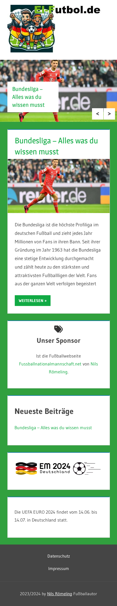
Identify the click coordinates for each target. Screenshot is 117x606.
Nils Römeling (59, 593)
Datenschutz (58, 556)
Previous (97, 114)
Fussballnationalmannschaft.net (50, 364)
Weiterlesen (31, 300)
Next (109, 114)
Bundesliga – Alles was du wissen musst (28, 97)
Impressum (58, 568)
